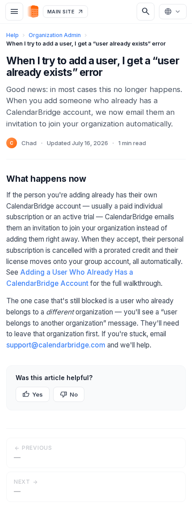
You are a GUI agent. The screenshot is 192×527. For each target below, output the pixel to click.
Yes (32, 394)
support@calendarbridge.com (55, 345)
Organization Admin (55, 35)
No (69, 394)
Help (12, 35)
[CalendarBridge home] (33, 11)
